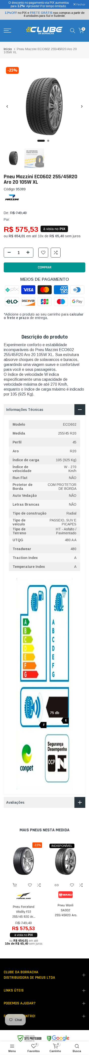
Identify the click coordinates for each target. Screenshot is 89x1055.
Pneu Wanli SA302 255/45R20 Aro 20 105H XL (65, 910)
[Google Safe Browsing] (43, 1038)
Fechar (80, 4)
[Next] (81, 106)
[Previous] (7, 106)
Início (8, 49)
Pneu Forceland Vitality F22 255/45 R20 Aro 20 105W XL (23, 912)
